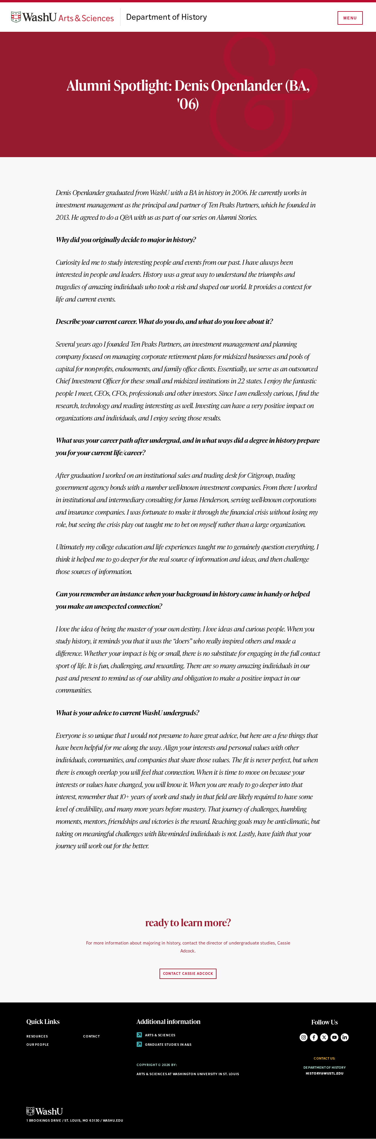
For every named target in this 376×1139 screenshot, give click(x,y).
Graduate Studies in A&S (168, 1045)
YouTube (334, 1037)
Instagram (304, 1037)
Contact (91, 1036)
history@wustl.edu (324, 1073)
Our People (37, 1045)
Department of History (166, 18)
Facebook (314, 1037)
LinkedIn (345, 1037)
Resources (37, 1036)
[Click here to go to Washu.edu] (44, 1115)
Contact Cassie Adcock (188, 974)
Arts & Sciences (159, 1035)
